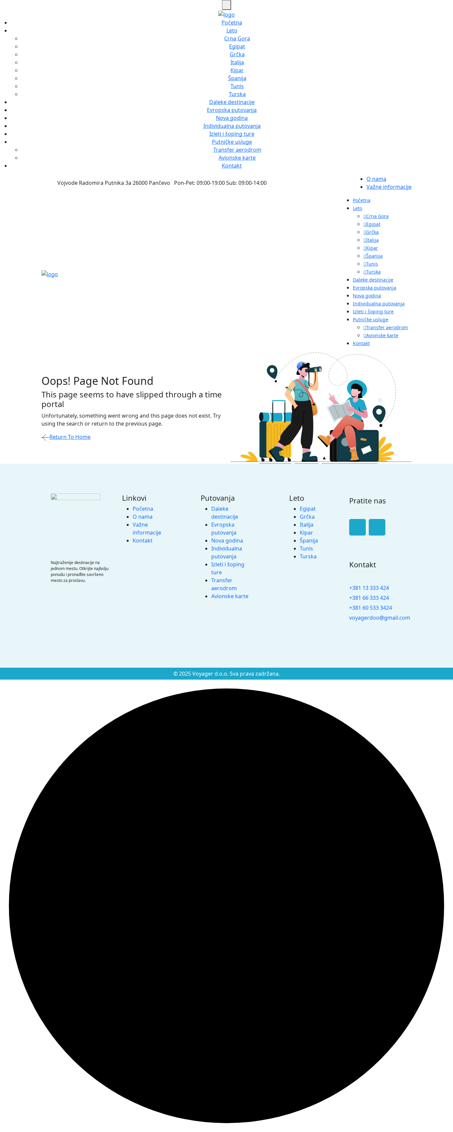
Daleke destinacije (232, 102)
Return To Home (70, 436)
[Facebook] (357, 527)
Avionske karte (237, 157)
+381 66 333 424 (369, 597)
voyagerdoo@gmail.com (379, 617)
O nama (376, 178)
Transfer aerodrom (237, 149)
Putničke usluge (232, 141)
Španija (237, 78)
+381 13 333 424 (369, 588)
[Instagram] (377, 527)
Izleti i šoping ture (231, 133)
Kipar (237, 70)
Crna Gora (237, 38)
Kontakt (232, 165)
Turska (237, 94)
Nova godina (232, 118)
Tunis (237, 86)
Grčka (237, 54)
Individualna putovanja (232, 125)
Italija (237, 62)
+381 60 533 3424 (370, 607)
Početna (232, 22)
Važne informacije (389, 186)
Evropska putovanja (232, 110)
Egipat (237, 46)
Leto (232, 30)
